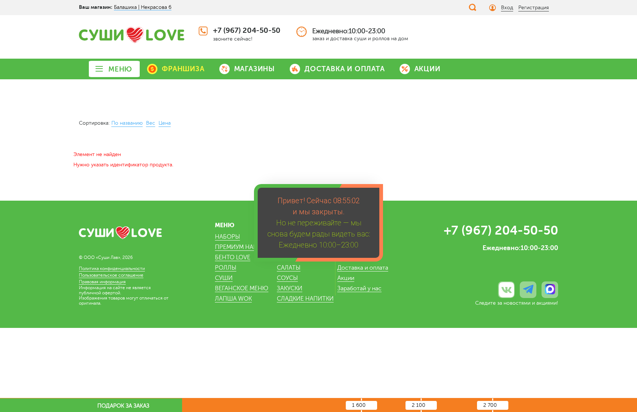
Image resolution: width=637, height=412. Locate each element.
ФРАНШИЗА (183, 69)
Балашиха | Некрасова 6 (142, 7)
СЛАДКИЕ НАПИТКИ (305, 298)
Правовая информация (102, 281)
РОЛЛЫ (225, 267)
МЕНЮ (120, 69)
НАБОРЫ (227, 236)
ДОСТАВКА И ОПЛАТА (344, 69)
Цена (165, 123)
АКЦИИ (427, 69)
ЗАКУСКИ (289, 288)
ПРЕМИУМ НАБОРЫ (242, 247)
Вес (150, 123)
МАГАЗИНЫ (254, 69)
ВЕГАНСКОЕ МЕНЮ (241, 288)
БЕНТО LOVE (232, 257)
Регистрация (533, 7)
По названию (127, 123)
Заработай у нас (359, 288)
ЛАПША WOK (233, 298)
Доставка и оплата (362, 267)
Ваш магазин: (95, 7)
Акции (345, 278)
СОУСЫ (287, 278)
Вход (507, 7)
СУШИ (224, 278)
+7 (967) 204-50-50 (247, 30)
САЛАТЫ (288, 267)
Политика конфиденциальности (112, 268)
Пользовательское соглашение (111, 275)
